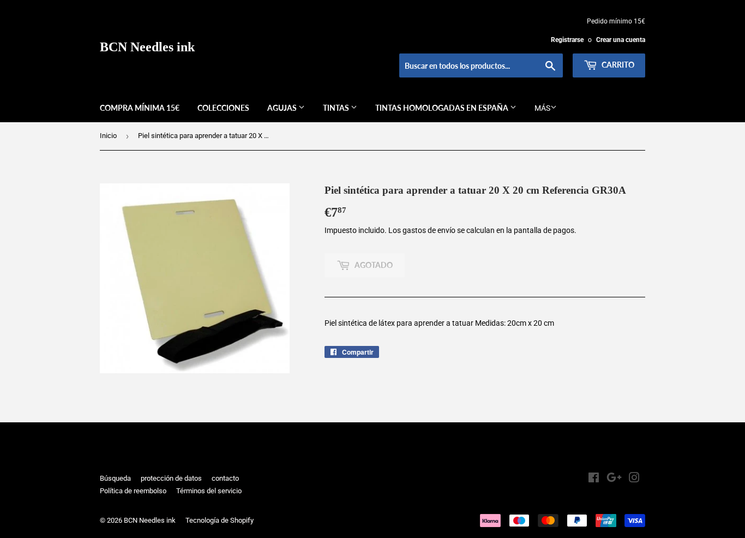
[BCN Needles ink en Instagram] (634, 479)
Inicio (108, 135)
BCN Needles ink (147, 46)
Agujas (282, 107)
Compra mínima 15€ (139, 107)
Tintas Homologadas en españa (442, 107)
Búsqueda (115, 478)
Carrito (617, 64)
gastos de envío (428, 230)
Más (542, 108)
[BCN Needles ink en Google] (614, 479)
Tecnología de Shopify (219, 520)
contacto (225, 478)
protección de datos (171, 478)
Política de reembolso (133, 491)
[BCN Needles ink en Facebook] (593, 479)
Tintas (337, 107)
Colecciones (223, 107)
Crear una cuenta (620, 40)
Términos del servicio (209, 491)
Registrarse (567, 40)
